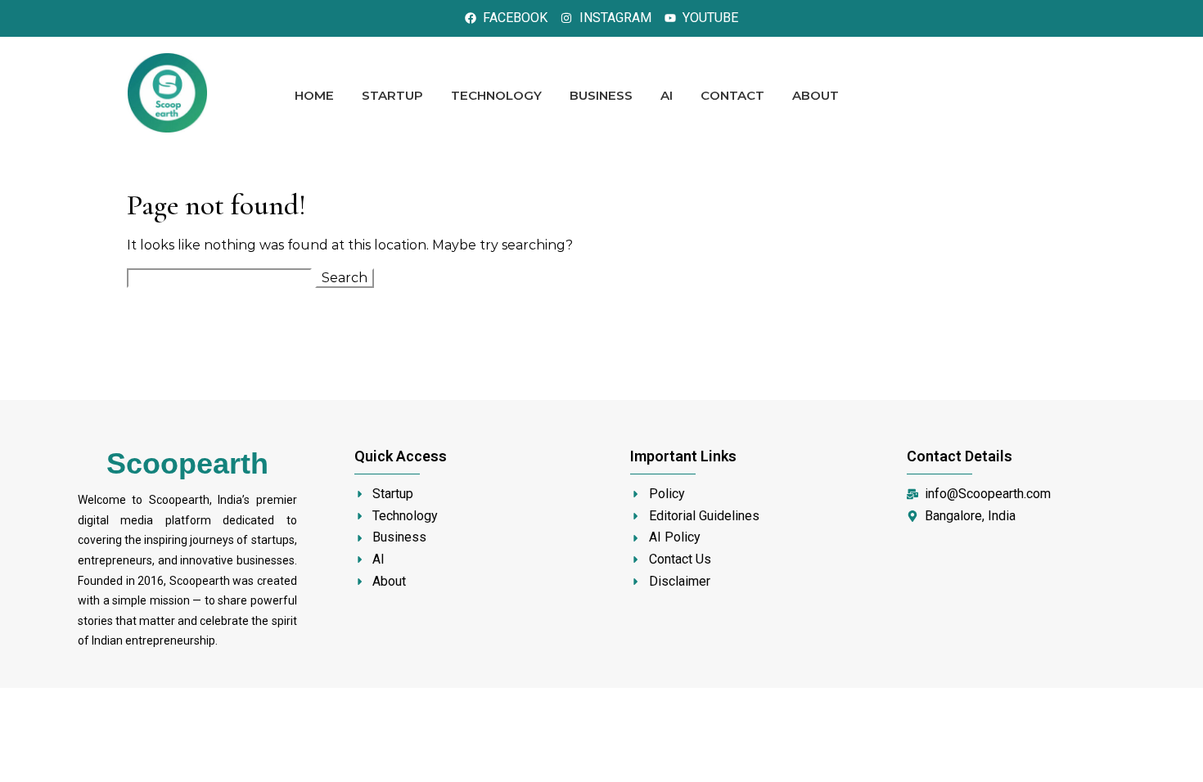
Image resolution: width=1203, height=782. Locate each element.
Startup (392, 95)
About (815, 95)
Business (601, 95)
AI (666, 95)
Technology (496, 95)
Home (314, 95)
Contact (732, 95)
